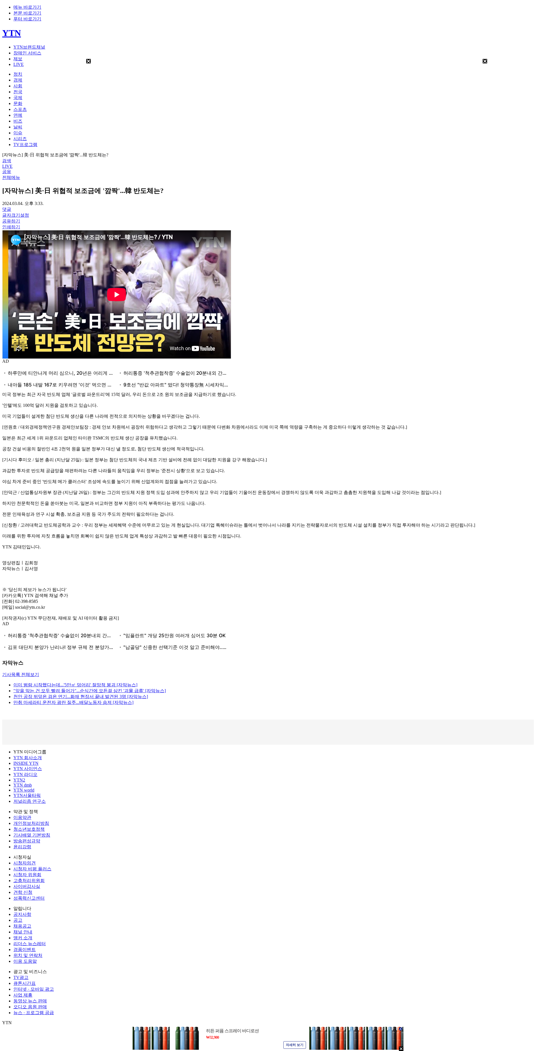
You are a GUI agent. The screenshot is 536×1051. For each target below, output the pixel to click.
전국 (17, 91)
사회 (17, 85)
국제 (17, 97)
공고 (17, 920)
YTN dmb (22, 785)
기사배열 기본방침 (31, 835)
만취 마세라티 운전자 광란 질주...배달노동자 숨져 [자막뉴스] (73, 702)
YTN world (23, 790)
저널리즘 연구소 (29, 801)
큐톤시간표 (24, 983)
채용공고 (22, 926)
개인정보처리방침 (31, 823)
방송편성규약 (26, 841)
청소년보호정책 (29, 829)
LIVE (18, 64)
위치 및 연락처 (27, 955)
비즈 (17, 121)
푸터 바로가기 (27, 18)
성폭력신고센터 (29, 898)
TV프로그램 (25, 144)
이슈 (17, 132)
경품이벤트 (24, 949)
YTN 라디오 (25, 774)
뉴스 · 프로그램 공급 (33, 1012)
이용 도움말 (25, 961)
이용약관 (22, 817)
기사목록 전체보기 (20, 674)
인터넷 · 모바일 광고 (33, 989)
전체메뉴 (11, 177)
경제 (17, 80)
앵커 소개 (22, 937)
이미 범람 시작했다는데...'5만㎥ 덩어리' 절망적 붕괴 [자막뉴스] (75, 684)
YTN (11, 33)
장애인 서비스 (27, 53)
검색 (6, 160)
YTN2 (19, 780)
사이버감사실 (26, 886)
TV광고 (20, 977)
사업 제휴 (22, 995)
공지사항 (22, 914)
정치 (17, 74)
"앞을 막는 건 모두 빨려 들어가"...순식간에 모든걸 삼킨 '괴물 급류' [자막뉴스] (89, 690)
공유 (6, 171)
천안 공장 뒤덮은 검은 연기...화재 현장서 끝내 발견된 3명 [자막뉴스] (80, 696)
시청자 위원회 (27, 874)
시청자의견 (24, 863)
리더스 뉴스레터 (29, 943)
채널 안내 (22, 932)
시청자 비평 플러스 (32, 868)
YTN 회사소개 (27, 757)
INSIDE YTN (26, 763)
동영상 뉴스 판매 (30, 1001)
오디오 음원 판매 (30, 1006)
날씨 (17, 127)
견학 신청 (22, 892)
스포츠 (20, 109)
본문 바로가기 (27, 13)
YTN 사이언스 (27, 768)
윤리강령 (22, 846)
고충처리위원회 (29, 880)
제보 (17, 58)
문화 (17, 103)
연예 (17, 115)
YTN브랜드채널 (29, 47)
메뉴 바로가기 (27, 7)
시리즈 (20, 138)
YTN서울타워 (27, 795)
